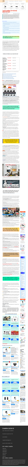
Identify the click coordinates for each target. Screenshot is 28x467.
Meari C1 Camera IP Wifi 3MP (23, 228)
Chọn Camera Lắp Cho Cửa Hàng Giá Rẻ (22, 389)
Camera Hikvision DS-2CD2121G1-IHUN (6, 368)
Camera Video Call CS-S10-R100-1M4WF (5, 402)
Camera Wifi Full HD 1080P (23, 287)
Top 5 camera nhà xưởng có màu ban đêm (22, 261)
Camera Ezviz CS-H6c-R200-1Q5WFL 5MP (6, 417)
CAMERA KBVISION (4, 451)
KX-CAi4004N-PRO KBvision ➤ (22, 238)
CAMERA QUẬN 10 (8, 428)
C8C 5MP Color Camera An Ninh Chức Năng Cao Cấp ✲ (23, 342)
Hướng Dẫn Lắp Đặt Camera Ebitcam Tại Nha (10, 310)
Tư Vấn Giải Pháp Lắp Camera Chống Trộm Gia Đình (6, 336)
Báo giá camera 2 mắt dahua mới (22, 263)
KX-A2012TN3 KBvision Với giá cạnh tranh (23, 249)
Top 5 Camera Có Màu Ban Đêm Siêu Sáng (22, 259)
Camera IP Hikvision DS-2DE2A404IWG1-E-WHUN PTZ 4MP (14, 369)
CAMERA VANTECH (4, 453)
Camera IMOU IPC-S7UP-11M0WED (23, 317)
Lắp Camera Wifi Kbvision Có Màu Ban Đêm (22, 275)
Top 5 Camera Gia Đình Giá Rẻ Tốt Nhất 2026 (6, 388)
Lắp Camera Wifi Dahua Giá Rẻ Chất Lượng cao (22, 282)
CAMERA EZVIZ (4, 456)
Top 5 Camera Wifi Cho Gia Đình (22, 276)
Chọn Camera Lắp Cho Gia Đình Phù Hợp (6, 322)
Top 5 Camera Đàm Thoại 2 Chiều (23, 268)
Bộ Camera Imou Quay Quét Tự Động (15, 412)
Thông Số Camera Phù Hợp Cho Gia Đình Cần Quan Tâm (14, 323)
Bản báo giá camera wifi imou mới (23, 266)
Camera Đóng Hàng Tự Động (6, 379)
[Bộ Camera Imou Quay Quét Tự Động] (15, 410)
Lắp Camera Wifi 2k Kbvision (22, 284)
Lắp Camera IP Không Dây (22, 360)
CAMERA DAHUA (4, 448)
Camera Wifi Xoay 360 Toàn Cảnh (22, 278)
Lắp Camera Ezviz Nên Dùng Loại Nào (14, 379)
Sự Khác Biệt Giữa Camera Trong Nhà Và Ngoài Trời (14, 388)
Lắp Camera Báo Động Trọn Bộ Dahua (23, 297)
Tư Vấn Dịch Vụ (6, 2)
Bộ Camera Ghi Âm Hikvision (22, 292)
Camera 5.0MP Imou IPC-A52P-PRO (23, 305)
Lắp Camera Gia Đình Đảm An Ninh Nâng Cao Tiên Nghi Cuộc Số (9, 22)
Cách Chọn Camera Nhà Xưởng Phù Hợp (22, 414)
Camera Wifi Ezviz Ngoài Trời (22, 285)
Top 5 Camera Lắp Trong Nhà (22, 271)
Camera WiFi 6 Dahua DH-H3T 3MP (6, 354)
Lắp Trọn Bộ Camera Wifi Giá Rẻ (22, 294)
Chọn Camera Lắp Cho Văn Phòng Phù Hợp (22, 401)
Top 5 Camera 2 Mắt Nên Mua (23, 269)
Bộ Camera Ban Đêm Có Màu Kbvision (23, 290)
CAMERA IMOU (4, 454)
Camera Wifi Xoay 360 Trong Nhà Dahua (22, 280)
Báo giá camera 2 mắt (22, 265)
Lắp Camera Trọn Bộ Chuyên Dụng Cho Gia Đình (14, 336)
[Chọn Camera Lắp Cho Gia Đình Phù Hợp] (10, 183)
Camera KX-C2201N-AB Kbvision (22, 217)
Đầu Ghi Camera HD (21, 367)
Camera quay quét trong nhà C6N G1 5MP (15, 402)
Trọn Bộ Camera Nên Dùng (23, 295)
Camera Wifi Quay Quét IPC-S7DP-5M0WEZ (23, 330)
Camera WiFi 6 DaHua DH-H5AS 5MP (14, 354)
